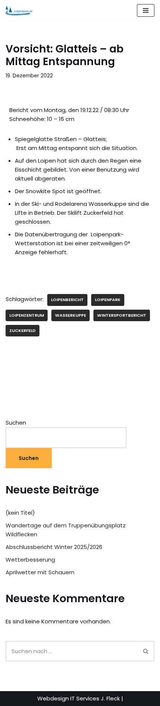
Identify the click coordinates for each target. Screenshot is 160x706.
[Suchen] (146, 651)
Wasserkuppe (70, 315)
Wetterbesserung (30, 559)
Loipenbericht (67, 300)
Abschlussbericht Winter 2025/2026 (54, 547)
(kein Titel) (20, 513)
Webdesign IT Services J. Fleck (78, 698)
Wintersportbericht (121, 315)
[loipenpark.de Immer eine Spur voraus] (19, 10)
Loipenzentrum (26, 315)
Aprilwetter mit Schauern (40, 572)
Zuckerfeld (22, 330)
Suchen (16, 423)
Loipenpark (108, 300)
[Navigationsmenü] (145, 10)
